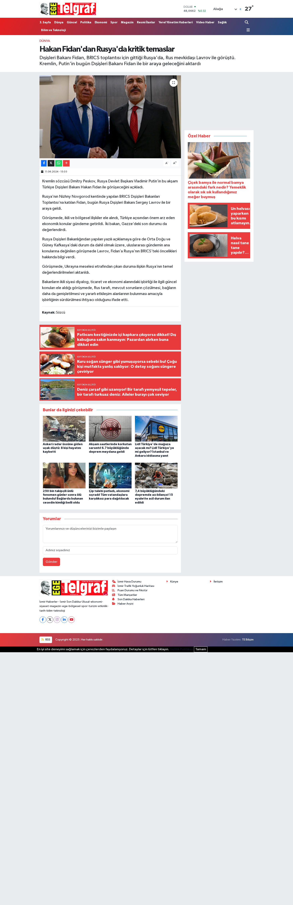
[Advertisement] (219, 100)
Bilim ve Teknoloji (53, 30)
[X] (50, 619)
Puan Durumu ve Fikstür (132, 590)
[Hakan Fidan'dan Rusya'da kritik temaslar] (110, 116)
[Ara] (247, 22)
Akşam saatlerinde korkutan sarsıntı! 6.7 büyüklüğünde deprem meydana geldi (110, 448)
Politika (85, 22)
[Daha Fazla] (66, 163)
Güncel (72, 22)
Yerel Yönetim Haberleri (176, 22)
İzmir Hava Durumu (129, 581)
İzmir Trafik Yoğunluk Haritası (136, 585)
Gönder (51, 562)
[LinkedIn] (64, 619)
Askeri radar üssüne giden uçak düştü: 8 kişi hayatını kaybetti (63, 448)
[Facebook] (42, 619)
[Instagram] (57, 619)
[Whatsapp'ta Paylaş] (58, 163)
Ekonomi (101, 22)
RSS (47, 639)
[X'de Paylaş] (51, 163)
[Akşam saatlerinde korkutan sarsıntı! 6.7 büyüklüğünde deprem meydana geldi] (110, 428)
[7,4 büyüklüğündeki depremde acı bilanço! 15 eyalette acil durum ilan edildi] (156, 475)
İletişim (218, 581)
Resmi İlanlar (146, 22)
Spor (114, 22)
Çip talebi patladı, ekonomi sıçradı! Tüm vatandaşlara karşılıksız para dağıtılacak (109, 494)
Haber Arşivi (125, 603)
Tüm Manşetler (127, 594)
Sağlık (222, 22)
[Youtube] (71, 619)
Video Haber (205, 22)
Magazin (127, 22)
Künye (174, 581)
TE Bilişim (248, 639)
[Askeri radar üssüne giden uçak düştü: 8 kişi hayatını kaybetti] (64, 428)
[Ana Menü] (247, 30)
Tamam (200, 649)
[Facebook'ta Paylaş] (44, 163)
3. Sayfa (45, 22)
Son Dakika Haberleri (131, 599)
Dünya (58, 22)
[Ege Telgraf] (68, 9)
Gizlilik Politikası (181, 649)
